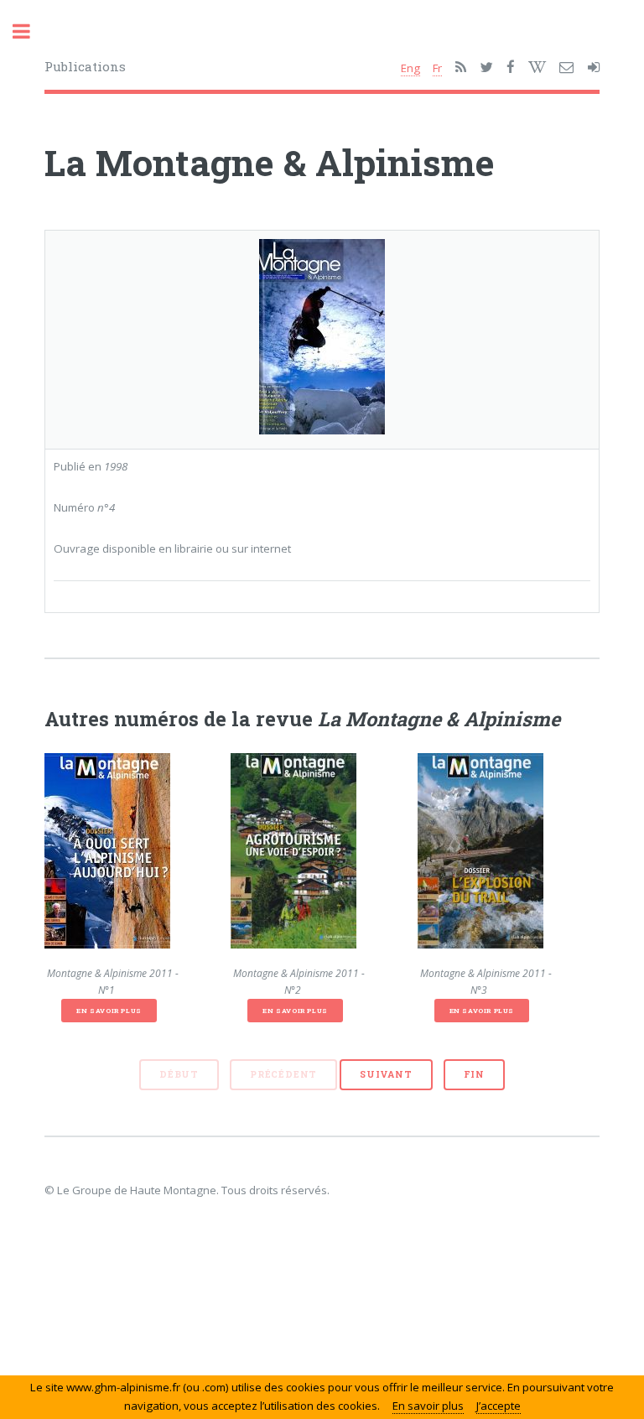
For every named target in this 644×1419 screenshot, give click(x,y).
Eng (410, 67)
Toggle (30, 31)
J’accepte (498, 1405)
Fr (437, 67)
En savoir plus (108, 1010)
